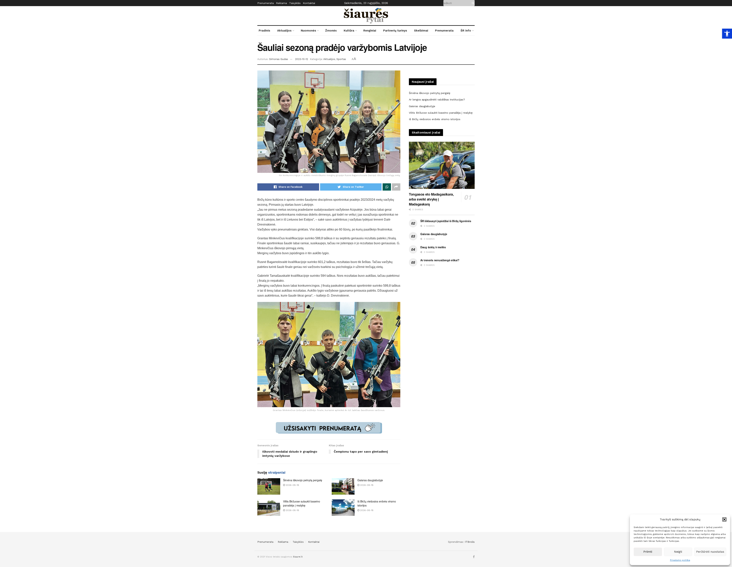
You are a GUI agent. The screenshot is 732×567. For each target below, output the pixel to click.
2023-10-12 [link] (301, 59)
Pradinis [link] (264, 30)
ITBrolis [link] (470, 541)
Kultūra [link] (349, 30)
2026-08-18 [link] (292, 485)
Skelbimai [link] (421, 30)
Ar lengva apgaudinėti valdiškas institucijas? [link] (437, 99)
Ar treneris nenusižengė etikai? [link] (439, 260)
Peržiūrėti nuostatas (710, 551)
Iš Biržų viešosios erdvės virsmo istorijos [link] (434, 119)
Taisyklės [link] (295, 3)
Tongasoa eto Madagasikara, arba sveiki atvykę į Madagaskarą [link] (431, 199)
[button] (724, 519)
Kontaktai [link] (309, 3)
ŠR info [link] (466, 30)
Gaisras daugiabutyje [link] (370, 480)
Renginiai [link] (369, 30)
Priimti (647, 551)
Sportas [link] (341, 59)
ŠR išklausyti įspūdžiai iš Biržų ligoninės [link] (445, 221)
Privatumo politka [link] (680, 560)
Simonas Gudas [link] (278, 59)
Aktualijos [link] (284, 30)
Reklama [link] (281, 3)
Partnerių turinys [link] (395, 30)
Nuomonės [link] (308, 30)
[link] (727, 34)
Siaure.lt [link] (298, 556)
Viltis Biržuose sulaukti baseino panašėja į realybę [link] (301, 503)
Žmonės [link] (331, 30)
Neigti (678, 551)
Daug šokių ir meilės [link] (433, 247)
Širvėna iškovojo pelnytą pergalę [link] (302, 480)
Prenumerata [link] (265, 3)
